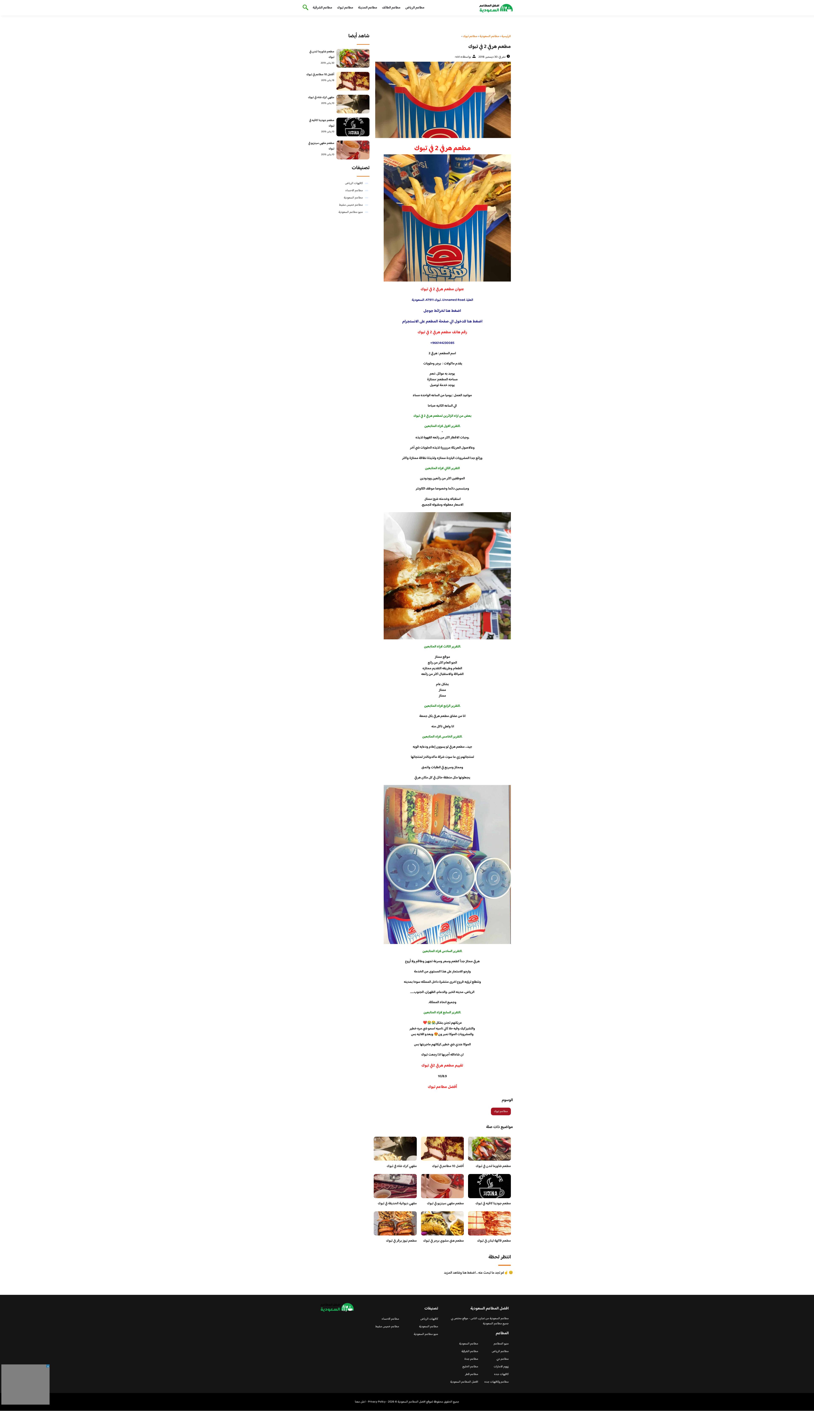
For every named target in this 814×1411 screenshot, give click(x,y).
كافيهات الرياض (354, 183)
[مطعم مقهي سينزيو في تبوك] (353, 150)
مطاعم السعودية (353, 197)
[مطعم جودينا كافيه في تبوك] (353, 127)
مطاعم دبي (502, 1359)
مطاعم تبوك (345, 8)
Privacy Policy (377, 1401)
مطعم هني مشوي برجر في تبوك (443, 1241)
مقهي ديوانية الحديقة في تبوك (397, 1203)
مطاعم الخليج (470, 1366)
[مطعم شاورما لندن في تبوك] (353, 58)
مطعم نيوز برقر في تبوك (401, 1241)
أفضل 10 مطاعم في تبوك (448, 1166)
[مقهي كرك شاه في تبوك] (353, 104)
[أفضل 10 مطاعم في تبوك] (353, 81)
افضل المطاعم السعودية (464, 1382)
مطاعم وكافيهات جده (496, 1382)
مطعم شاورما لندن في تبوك (493, 1166)
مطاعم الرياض (414, 8)
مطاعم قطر (471, 1374)
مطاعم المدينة (367, 8)
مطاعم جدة (471, 1359)
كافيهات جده (501, 1374)
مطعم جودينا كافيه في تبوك (493, 1203)
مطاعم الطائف (391, 8)
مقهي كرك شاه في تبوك (402, 1166)
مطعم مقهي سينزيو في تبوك (445, 1203)
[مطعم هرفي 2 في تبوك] (442, 100)
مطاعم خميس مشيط (351, 205)
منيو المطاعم (501, 1343)
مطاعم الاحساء (354, 190)
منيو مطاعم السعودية (351, 212)
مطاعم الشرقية (322, 8)
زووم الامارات (501, 1366)
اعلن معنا (360, 1401)
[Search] (304, 8)
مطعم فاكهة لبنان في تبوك (494, 1241)
